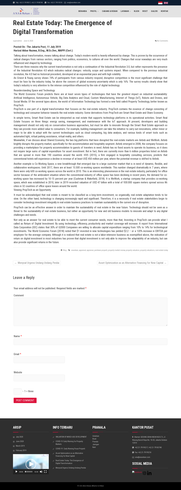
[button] (31, 464)
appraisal (82, 250)
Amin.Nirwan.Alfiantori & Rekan (93, 486)
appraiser (90, 250)
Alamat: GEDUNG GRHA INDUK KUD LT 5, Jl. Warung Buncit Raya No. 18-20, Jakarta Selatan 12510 (149, 440)
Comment (19, 295)
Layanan (125, 11)
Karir (94, 447)
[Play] (16, 471)
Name (18, 336)
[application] (31, 464)
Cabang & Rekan (109, 11)
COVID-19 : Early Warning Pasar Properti (70, 449)
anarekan (74, 250)
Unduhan (95, 436)
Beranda (82, 11)
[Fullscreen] (45, 471)
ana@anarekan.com (73, 2)
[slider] (28, 471)
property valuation (132, 250)
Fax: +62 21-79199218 (142, 452)
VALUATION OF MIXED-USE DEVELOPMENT (71, 437)
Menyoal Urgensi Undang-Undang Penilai (36, 262)
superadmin (17, 41)
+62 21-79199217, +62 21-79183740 (148, 447)
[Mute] (41, 471)
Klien (136, 11)
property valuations (147, 250)
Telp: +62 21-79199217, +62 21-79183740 (29, 2)
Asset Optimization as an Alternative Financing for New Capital (133, 262)
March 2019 (20, 446)
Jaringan (95, 444)
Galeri (154, 11)
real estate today (161, 250)
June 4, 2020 (28, 41)
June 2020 (20, 441)
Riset (145, 11)
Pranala (95, 442)
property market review (116, 250)
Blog (65, 250)
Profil (93, 11)
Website (18, 372)
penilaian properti (100, 250)
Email (17, 354)
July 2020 (19, 437)
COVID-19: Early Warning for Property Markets (69, 442)
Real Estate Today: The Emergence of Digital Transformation (70, 461)
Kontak (164, 11)
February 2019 (21, 450)
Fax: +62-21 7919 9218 (54, 2)
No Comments (162, 41)
